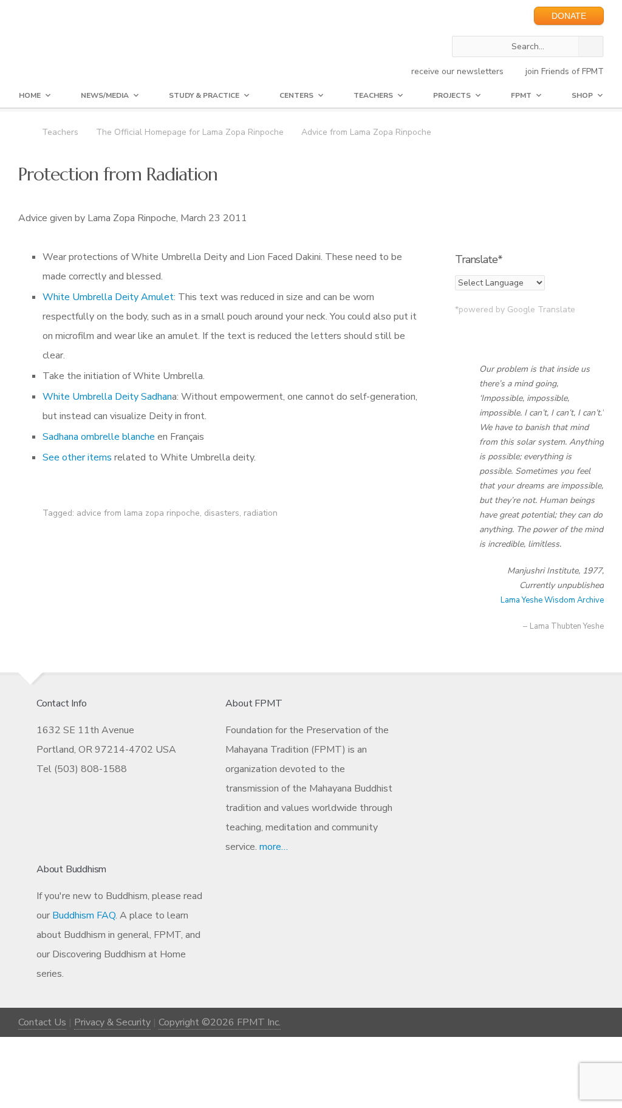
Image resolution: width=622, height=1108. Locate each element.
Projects (452, 95)
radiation (261, 513)
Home (30, 95)
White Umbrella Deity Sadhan (107, 396)
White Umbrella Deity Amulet (108, 297)
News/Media (105, 95)
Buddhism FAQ (83, 915)
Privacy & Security (112, 1022)
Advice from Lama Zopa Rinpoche (366, 132)
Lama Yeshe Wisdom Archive (552, 600)
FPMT (521, 95)
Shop (582, 95)
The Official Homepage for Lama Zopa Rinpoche (190, 132)
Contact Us (42, 1022)
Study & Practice (204, 95)
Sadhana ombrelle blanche (99, 436)
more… (273, 846)
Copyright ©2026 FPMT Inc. (220, 1022)
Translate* (478, 259)
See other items (77, 457)
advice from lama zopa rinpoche (138, 513)
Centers (296, 95)
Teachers (373, 95)
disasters (221, 513)
